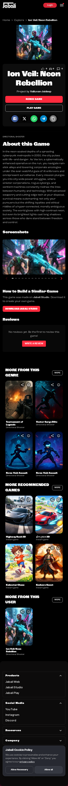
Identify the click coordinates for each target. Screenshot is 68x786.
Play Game (34, 108)
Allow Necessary (19, 770)
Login (50, 5)
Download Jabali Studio (21, 309)
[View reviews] (58, 68)
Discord (10, 720)
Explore (19, 20)
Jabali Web (12, 682)
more (57, 373)
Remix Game (34, 99)
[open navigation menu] (61, 5)
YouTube (11, 709)
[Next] (61, 278)
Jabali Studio (14, 687)
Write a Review (34, 343)
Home (6, 20)
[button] (19, 400)
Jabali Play (12, 693)
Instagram (12, 715)
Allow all (48, 770)
